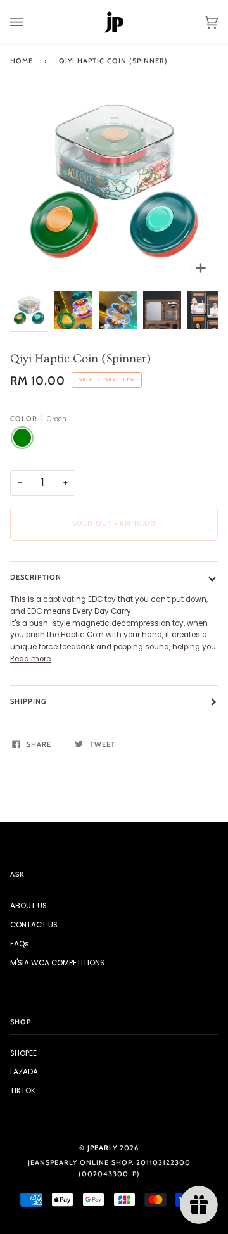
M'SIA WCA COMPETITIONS (57, 963)
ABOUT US (28, 906)
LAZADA (24, 1072)
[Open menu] (29, 22)
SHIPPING (28, 701)
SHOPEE (23, 1053)
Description (35, 577)
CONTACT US (34, 925)
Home (21, 60)
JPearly (102, 1147)
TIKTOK (22, 1091)
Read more (30, 659)
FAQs (19, 944)
